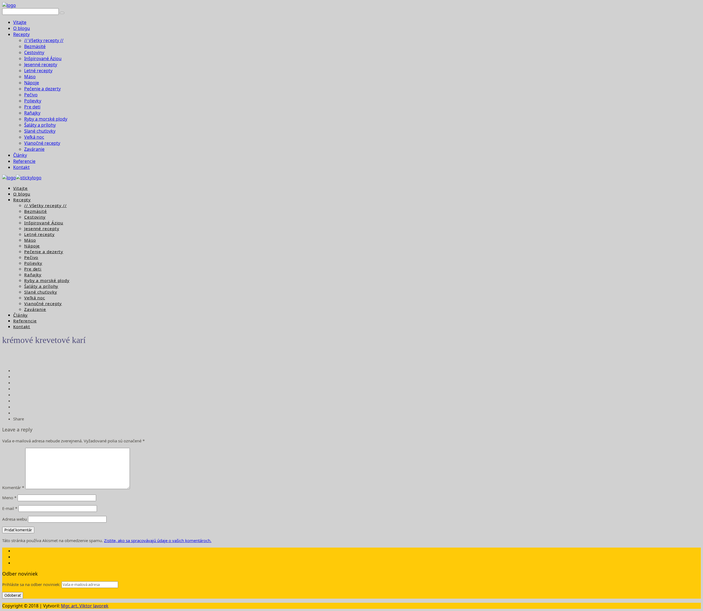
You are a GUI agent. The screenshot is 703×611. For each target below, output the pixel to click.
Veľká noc (34, 137)
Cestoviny (34, 52)
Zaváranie (34, 149)
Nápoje (31, 83)
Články (20, 155)
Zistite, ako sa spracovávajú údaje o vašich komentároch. (157, 540)
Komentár (13, 487)
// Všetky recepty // (43, 40)
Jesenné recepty (40, 65)
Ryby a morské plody (45, 119)
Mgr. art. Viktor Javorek (84, 606)
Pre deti (32, 107)
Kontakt (21, 167)
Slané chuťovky (39, 131)
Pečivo (31, 95)
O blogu (21, 28)
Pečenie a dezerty (42, 89)
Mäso (30, 77)
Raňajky (32, 113)
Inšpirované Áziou (43, 58)
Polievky (32, 101)
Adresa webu (14, 519)
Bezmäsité (35, 46)
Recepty (21, 34)
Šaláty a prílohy (40, 125)
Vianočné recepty (42, 143)
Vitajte (19, 22)
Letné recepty (38, 71)
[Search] (62, 13)
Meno (9, 497)
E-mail (9, 508)
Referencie (24, 161)
